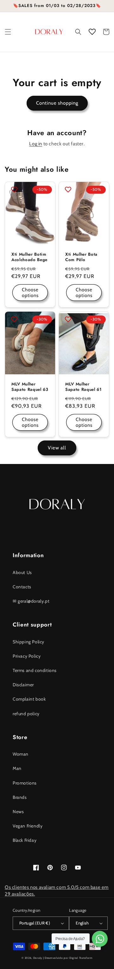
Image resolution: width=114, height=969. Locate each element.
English (82, 922)
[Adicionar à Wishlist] (14, 189)
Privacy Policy (27, 656)
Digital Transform (80, 957)
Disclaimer (23, 685)
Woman (20, 754)
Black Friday (24, 840)
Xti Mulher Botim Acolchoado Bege (29, 257)
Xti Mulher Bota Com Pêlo (81, 257)
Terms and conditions (35, 670)
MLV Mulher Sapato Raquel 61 (83, 387)
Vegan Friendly (27, 826)
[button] (8, 32)
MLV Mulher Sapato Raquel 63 (29, 387)
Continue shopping (57, 103)
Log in (35, 144)
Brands (20, 797)
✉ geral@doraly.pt (31, 601)
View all (57, 448)
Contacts (22, 587)
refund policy (26, 713)
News (18, 811)
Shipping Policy (28, 642)
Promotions (25, 783)
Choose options (30, 292)
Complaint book (29, 699)
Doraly (37, 957)
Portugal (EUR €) (34, 922)
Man (17, 768)
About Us (22, 572)
